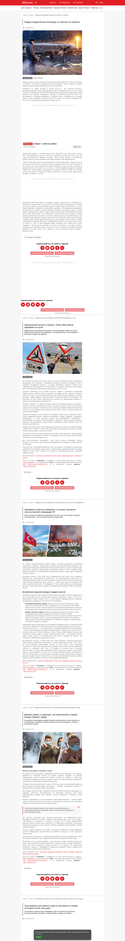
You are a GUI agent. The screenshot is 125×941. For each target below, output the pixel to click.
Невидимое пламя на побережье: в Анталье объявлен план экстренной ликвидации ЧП (59, 502)
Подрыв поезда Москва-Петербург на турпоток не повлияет (51, 15)
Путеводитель (64, 2)
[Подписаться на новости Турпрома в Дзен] (57, 248)
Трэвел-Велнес (96, 8)
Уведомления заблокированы (43, 253)
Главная (25, 15)
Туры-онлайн (78, 2)
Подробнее (38, 934)
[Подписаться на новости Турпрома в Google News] (62, 248)
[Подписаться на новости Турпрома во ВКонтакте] (52, 248)
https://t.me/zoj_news (29, 466)
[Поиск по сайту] (96, 2)
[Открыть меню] (36, 2)
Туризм (36, 8)
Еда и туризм (84, 8)
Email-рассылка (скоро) (66, 253)
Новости (53, 2)
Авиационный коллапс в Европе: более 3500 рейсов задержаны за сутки (55, 318)
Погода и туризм (59, 8)
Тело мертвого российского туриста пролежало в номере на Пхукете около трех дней (59, 898)
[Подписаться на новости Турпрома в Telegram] (42, 248)
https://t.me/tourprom (29, 462)
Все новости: (27, 8)
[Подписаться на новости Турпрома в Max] (47, 248)
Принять (38, 937)
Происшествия (46, 8)
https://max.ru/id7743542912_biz (37, 464)
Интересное (72, 8)
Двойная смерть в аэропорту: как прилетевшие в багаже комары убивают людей (57, 707)
